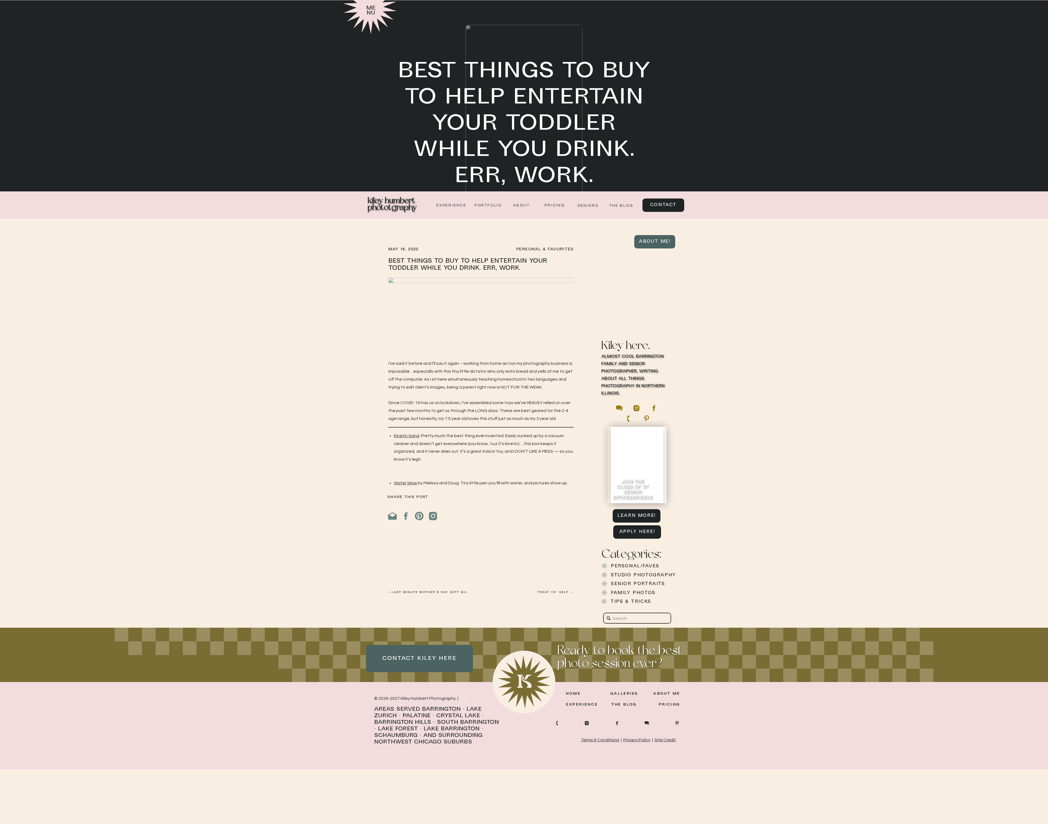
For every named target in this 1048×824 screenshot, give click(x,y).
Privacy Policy (636, 740)
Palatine (417, 715)
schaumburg (396, 735)
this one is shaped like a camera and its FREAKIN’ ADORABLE (504, 745)
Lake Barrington (452, 728)
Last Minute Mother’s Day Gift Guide (432, 592)
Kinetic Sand (406, 436)
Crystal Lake (458, 715)
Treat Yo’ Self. (553, 592)
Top (464, 698)
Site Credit (665, 740)
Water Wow (405, 483)
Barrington (441, 709)
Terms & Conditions (600, 740)
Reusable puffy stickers (417, 576)
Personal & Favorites (545, 249)
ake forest (399, 728)
